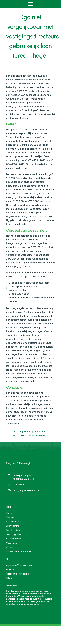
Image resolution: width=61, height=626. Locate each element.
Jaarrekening (12, 525)
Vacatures (11, 543)
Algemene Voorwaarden (19, 565)
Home (9, 513)
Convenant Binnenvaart (18, 551)
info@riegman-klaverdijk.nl (26, 490)
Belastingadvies (14, 534)
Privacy (10, 578)
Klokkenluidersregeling (17, 574)
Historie (10, 517)
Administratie (13, 521)
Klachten (10, 570)
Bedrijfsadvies (13, 530)
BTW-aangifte (13, 538)
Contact (10, 547)
